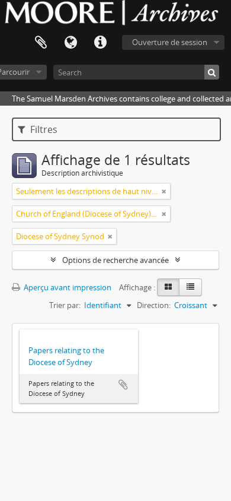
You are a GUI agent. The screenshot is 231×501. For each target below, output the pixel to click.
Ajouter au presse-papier (123, 385)
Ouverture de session (169, 42)
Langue (70, 43)
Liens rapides (100, 43)
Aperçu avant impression (66, 287)
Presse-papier (41, 43)
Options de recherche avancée (115, 260)
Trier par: (65, 305)
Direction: (154, 305)
